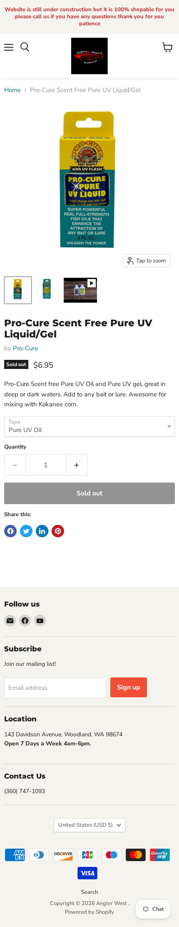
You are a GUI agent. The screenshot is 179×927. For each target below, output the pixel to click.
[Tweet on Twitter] (26, 531)
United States (85, 825)
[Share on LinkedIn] (42, 531)
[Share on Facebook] (10, 531)
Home (12, 90)
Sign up (128, 687)
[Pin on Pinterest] (58, 531)
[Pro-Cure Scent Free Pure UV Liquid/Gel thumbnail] (18, 290)
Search (89, 892)
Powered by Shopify (89, 912)
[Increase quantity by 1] (76, 465)
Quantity (15, 447)
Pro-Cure (25, 348)
